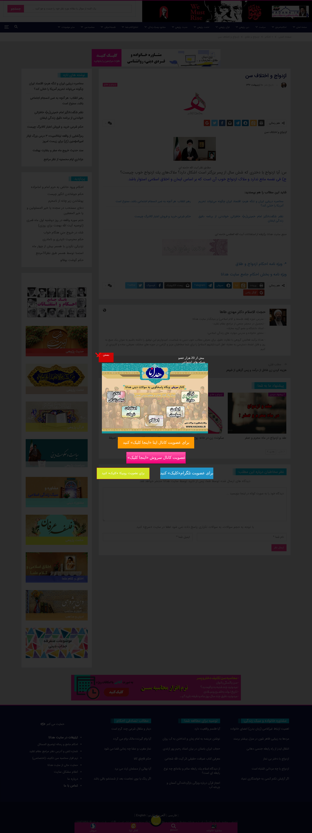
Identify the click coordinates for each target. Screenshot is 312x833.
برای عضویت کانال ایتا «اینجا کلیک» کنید (156, 442)
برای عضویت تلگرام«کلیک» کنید (186, 473)
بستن (106, 355)
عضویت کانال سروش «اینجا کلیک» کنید (156, 457)
